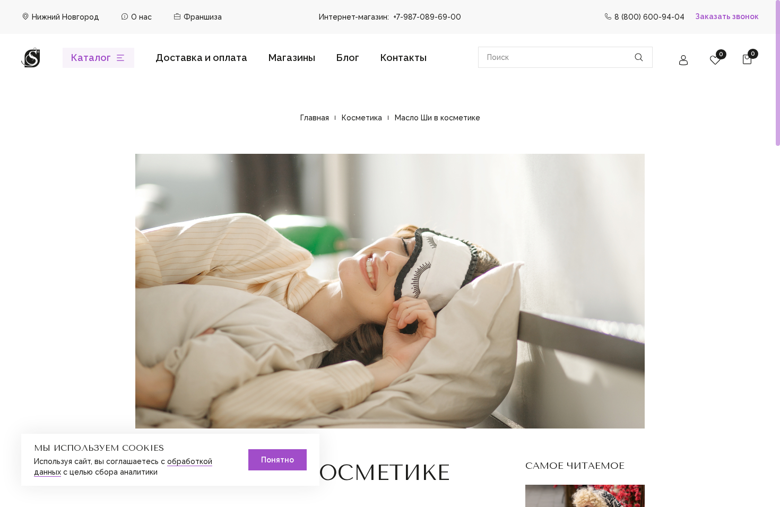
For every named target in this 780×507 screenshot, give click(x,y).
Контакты (403, 57)
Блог (347, 57)
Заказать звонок (727, 16)
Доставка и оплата (201, 57)
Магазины (291, 57)
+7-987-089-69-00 (427, 17)
